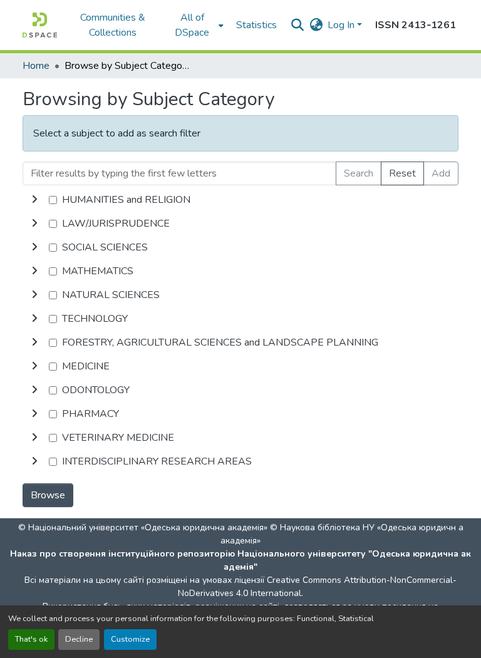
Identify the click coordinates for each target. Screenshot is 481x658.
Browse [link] (48, 495)
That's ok (31, 639)
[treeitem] (240, 223)
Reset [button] (402, 173)
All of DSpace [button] (192, 25)
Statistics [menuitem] (256, 25)
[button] (40, 25)
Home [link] (36, 66)
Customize (130, 639)
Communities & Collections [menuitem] (112, 25)
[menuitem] (196, 25)
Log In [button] (342, 25)
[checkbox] (53, 200)
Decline (79, 639)
